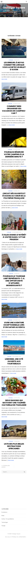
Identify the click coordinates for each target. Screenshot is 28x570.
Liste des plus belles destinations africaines (14, 446)
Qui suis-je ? (8, 537)
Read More (4, 79)
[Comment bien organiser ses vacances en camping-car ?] (14, 92)
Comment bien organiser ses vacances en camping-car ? (14, 109)
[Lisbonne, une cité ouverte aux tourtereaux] (14, 347)
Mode (3, 515)
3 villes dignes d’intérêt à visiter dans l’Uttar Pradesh (14, 237)
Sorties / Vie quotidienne (8, 519)
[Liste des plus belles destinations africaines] (14, 429)
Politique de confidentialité (18, 537)
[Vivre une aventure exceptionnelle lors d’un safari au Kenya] (14, 310)
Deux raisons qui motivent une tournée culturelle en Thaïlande (14, 402)
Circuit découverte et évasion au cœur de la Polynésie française (14, 195)
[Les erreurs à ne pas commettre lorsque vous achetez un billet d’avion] (14, 48)
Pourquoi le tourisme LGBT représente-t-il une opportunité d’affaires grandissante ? (14, 281)
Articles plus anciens (6, 466)
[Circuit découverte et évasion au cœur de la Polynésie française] (14, 179)
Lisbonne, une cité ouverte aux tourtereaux (14, 361)
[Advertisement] (14, 25)
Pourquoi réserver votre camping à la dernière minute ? (14, 154)
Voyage (11, 60)
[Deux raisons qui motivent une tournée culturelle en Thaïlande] (14, 386)
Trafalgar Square (14, 7)
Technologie (5, 522)
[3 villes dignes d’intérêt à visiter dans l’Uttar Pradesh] (14, 220)
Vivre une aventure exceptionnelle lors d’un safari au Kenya (14, 325)
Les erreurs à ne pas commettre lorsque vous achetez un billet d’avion (14, 66)
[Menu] (1, 1)
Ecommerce (4, 512)
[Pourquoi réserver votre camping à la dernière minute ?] (14, 137)
